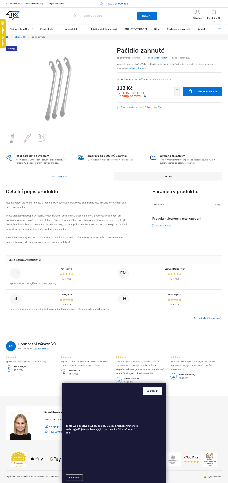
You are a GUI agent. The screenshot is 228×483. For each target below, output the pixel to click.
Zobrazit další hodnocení (207, 318)
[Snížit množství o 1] (176, 94)
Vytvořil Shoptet (215, 476)
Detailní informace (137, 68)
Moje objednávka (56, 3)
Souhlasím (152, 391)
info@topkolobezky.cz (60, 426)
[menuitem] (21, 29)
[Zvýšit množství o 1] (176, 89)
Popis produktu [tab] (60, 176)
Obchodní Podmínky (34, 3)
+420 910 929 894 (58, 431)
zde (68, 432)
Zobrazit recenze (41, 348)
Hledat (147, 16)
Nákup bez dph (13, 3)
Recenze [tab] (168, 176)
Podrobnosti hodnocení (157, 58)
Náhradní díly (163, 225)
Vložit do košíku (205, 91)
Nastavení (74, 477)
